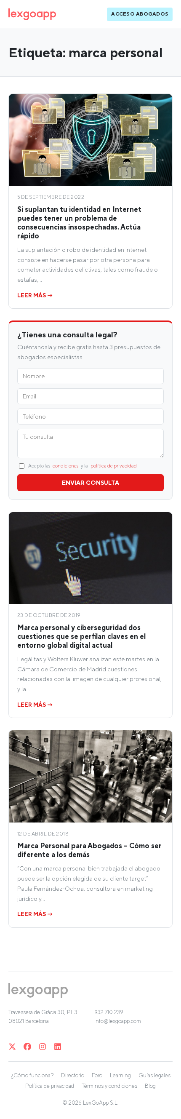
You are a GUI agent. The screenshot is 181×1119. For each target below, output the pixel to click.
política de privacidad (113, 466)
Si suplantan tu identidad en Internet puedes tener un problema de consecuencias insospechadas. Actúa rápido (79, 222)
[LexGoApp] (32, 14)
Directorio (72, 1075)
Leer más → (35, 295)
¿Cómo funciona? (32, 1075)
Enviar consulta (90, 482)
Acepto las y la (82, 466)
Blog (150, 1086)
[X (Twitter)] (12, 1046)
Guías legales (154, 1075)
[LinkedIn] (57, 1046)
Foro (97, 1075)
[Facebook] (27, 1046)
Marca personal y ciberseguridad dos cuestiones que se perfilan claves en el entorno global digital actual (81, 636)
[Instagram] (42, 1046)
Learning (120, 1075)
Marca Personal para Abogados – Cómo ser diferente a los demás (89, 850)
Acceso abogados (139, 14)
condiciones (65, 466)
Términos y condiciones (109, 1086)
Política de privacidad (49, 1086)
